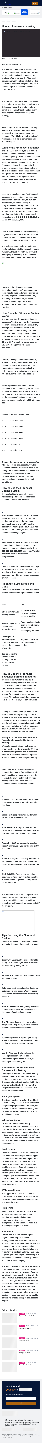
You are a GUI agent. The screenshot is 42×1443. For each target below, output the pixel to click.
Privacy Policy (7, 1437)
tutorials (13, 21)
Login (35, 3)
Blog (29, 1436)
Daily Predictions (28, 1434)
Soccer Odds (17, 1434)
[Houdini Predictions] (10, 1413)
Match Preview (24, 12)
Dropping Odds (7, 1434)
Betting (8, 21)
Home (3, 21)
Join (21, 1403)
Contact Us (23, 1436)
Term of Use (36, 1436)
